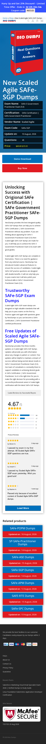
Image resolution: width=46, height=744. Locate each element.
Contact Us (7, 664)
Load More (23, 508)
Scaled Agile (28, 121)
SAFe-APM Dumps (22, 583)
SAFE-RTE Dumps (23, 596)
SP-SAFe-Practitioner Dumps (22, 542)
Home (5, 18)
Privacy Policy (8, 668)
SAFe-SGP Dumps (22, 570)
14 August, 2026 (23, 550)
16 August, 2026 (23, 534)
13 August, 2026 (23, 601)
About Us (6, 660)
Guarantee (7, 672)
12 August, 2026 (23, 589)
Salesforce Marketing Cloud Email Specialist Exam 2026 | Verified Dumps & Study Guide (22, 686)
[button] (42, 21)
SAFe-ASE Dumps (23, 557)
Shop (11, 18)
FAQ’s (5, 656)
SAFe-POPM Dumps (22, 528)
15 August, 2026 (23, 563)
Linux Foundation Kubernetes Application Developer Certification (22, 693)
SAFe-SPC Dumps (23, 608)
